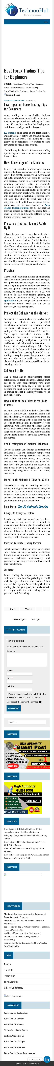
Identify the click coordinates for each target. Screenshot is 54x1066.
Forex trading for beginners (16, 91)
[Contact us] (47, 1059)
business (40, 84)
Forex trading (32, 87)
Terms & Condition (11, 981)
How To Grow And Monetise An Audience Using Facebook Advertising (22, 936)
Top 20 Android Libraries (33, 506)
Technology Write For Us (16, 1030)
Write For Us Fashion (14, 1018)
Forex (6, 87)
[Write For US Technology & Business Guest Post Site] (27, 10)
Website (10, 686)
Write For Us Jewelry (14, 1024)
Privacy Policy (27, 701)
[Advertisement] (27, 46)
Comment (11, 651)
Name (9, 670)
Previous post (19, 619)
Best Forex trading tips (24, 84)
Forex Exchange (17, 87)
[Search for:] (27, 722)
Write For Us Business (14, 1047)
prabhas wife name (12, 933)
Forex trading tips (38, 91)
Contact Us (8, 970)
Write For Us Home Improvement (20, 1053)
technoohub (18, 100)
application (10, 300)
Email (9, 678)
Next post (36, 619)
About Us (7, 964)
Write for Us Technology (13, 987)
